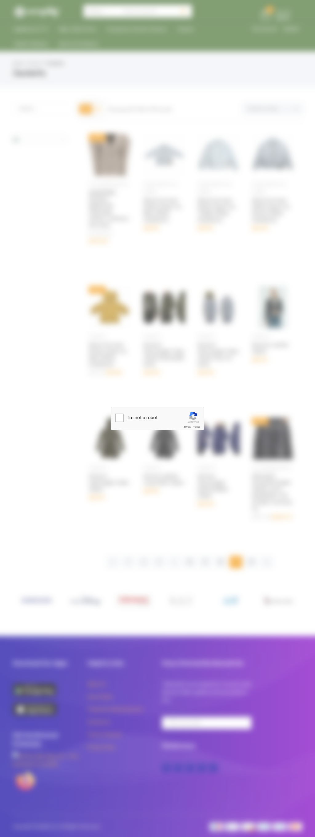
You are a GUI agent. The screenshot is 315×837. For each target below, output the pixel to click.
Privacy (187, 427)
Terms (196, 427)
